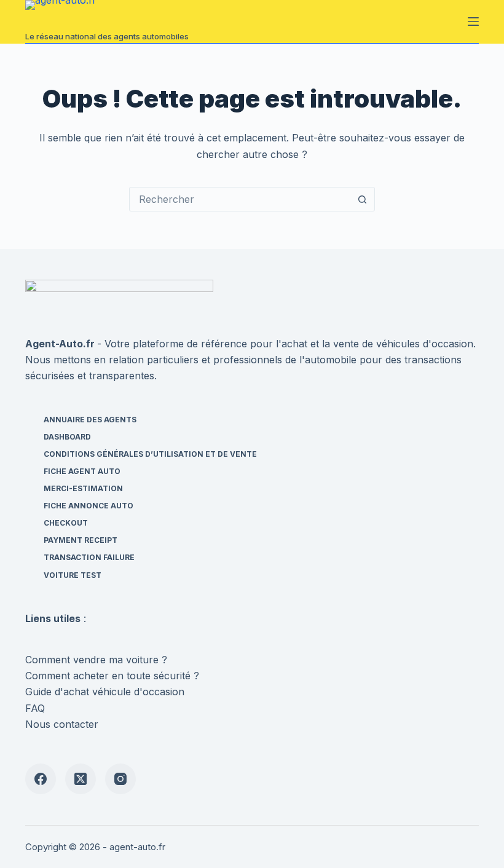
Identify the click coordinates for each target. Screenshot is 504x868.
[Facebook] (40, 778)
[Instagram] (120, 778)
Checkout (66, 522)
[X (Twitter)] (80, 778)
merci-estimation (83, 488)
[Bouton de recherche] (362, 199)
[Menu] (473, 21)
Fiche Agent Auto (82, 471)
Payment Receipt (80, 540)
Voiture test (72, 575)
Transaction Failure (89, 557)
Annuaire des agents (90, 419)
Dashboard (67, 436)
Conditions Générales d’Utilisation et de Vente (150, 454)
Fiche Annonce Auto (88, 505)
